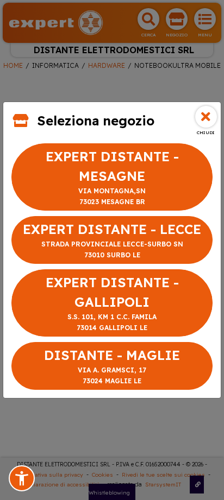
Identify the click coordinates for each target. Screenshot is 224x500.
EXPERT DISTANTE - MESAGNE (112, 177)
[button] (22, 478)
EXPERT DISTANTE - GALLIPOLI (112, 303)
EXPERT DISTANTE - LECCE (112, 240)
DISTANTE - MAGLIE (112, 366)
